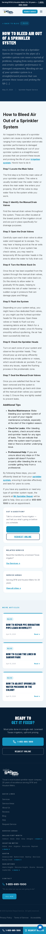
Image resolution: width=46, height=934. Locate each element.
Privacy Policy (6, 918)
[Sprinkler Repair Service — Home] (7, 11)
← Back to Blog (10, 23)
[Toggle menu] (41, 11)
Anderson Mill (7, 857)
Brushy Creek (7, 860)
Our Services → (13, 563)
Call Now (9, 896)
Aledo (12, 839)
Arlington (30, 839)
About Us (6, 807)
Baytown (34, 846)
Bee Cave (36, 857)
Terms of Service (21, 918)
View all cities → (13, 588)
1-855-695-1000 (25, 529)
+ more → (38, 839)
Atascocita (26, 846)
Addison (5, 839)
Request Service (30, 11)
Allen (18, 839)
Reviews (5, 812)
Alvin (10, 846)
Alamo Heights (7, 867)
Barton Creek (19, 857)
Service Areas (8, 803)
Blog (4, 816)
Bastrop (28, 857)
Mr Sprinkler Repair (23, 496)
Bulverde (40, 867)
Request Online (22, 536)
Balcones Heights (21, 867)
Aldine (4, 846)
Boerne (32, 867)
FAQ (4, 820)
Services (6, 799)
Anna (23, 839)
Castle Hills (6, 870)
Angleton (17, 846)
